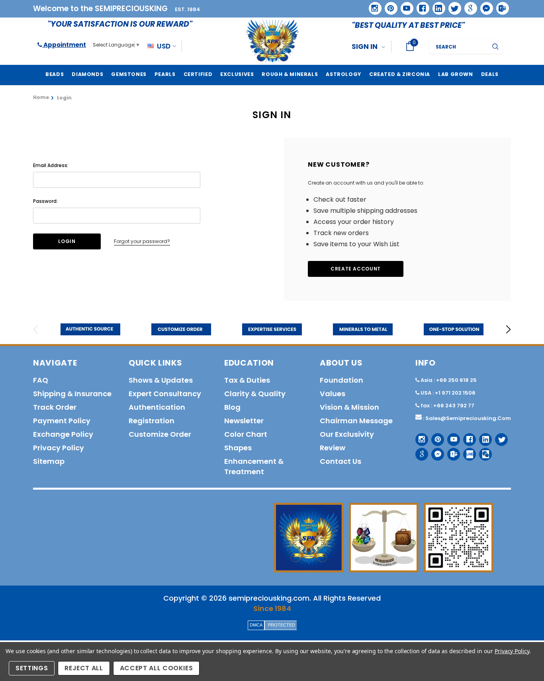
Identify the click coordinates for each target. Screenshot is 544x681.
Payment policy (61, 421)
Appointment (64, 45)
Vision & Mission (349, 407)
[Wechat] (482, 451)
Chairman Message (356, 421)
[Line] (466, 451)
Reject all (84, 668)
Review (332, 448)
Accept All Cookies (156, 668)
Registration (151, 421)
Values (332, 394)
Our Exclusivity (347, 434)
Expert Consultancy (165, 394)
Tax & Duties (247, 380)
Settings (32, 668)
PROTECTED (281, 625)
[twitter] (452, 6)
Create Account (356, 268)
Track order (54, 407)
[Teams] (499, 5)
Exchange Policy (63, 434)
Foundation (341, 380)
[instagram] (372, 5)
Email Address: (50, 165)
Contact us (340, 461)
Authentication (157, 407)
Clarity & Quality (255, 394)
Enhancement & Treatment (254, 466)
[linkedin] (436, 5)
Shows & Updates (161, 380)
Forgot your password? (142, 241)
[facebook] (420, 5)
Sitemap (49, 461)
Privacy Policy (512, 651)
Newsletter (244, 421)
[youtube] (404, 5)
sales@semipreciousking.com (468, 418)
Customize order (160, 434)
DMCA (256, 625)
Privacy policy (58, 448)
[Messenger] (483, 5)
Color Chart (245, 434)
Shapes (238, 448)
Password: (45, 201)
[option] (90, 329)
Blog (232, 407)
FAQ (40, 380)
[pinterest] (388, 5)
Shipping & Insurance (72, 394)
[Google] (468, 5)
